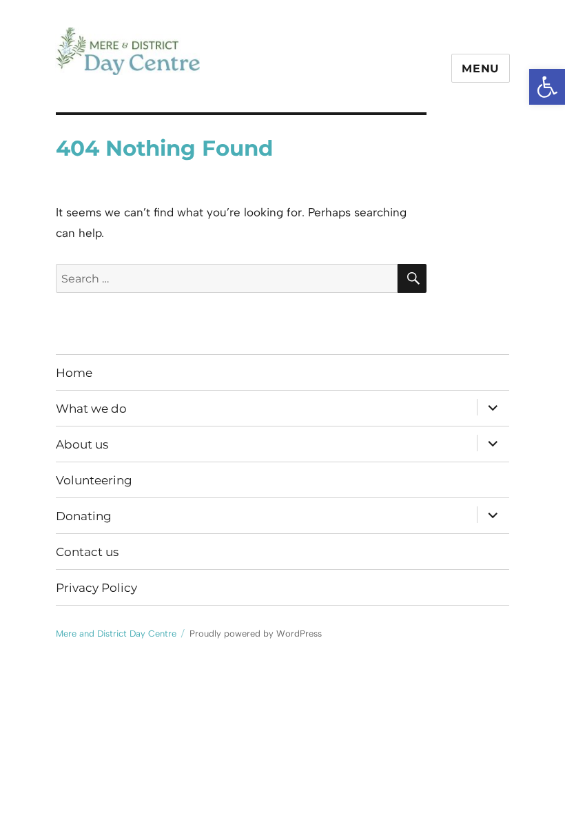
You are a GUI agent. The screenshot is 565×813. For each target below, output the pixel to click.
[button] (547, 87)
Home (74, 373)
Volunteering (94, 480)
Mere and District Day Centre (188, 96)
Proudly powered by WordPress (255, 633)
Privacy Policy (96, 588)
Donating (84, 516)
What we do (91, 408)
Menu (481, 68)
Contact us (87, 552)
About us (82, 444)
